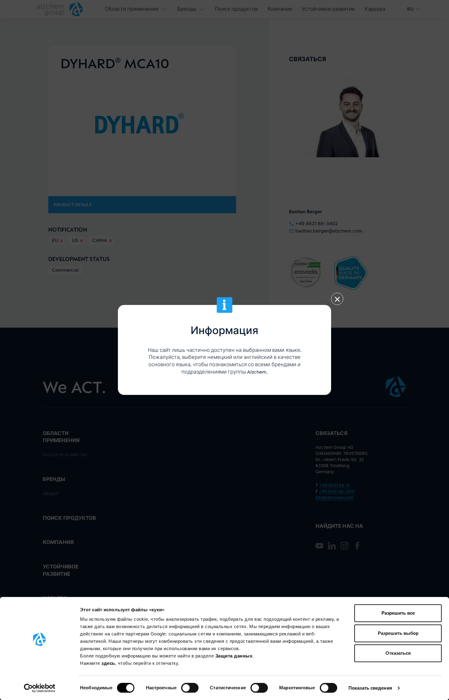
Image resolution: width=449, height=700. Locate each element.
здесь (108, 663)
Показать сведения (370, 688)
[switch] (190, 688)
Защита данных (234, 655)
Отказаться (398, 653)
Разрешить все (398, 613)
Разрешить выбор (398, 633)
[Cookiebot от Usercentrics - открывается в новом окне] (39, 688)
